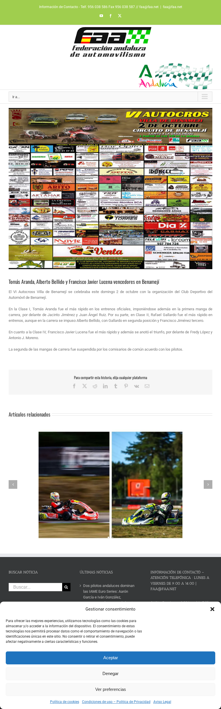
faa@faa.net (172, 7)
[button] (212, 609)
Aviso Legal (162, 702)
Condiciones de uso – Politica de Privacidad (116, 702)
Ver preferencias (110, 689)
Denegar (110, 673)
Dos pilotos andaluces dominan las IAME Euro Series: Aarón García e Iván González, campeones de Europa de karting (109, 594)
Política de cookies (64, 702)
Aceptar (110, 657)
